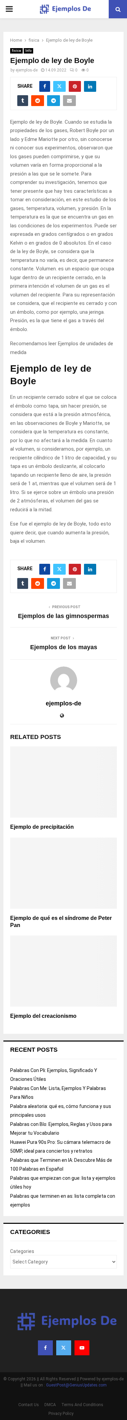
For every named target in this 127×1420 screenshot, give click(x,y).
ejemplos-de (27, 70)
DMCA (50, 1404)
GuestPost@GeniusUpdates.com (76, 1385)
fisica (16, 51)
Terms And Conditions (82, 1404)
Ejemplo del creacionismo (43, 1016)
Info (28, 51)
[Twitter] (63, 1347)
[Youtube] (82, 1347)
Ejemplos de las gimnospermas (63, 616)
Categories (22, 1251)
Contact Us (28, 1404)
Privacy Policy (60, 1413)
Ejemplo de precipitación (42, 827)
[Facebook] (45, 1347)
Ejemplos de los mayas (63, 647)
